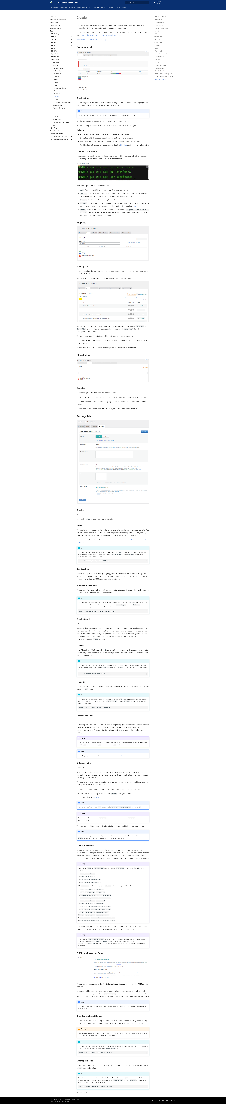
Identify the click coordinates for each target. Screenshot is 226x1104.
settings (136, 206)
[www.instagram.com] (163, 1100)
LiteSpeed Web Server (67, 8)
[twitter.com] (159, 1100)
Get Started (54, 8)
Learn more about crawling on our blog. (91, 40)
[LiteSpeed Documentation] (51, 2)
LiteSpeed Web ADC (83, 8)
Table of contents (160, 17)
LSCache (96, 8)
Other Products (121, 8)
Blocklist (123, 145)
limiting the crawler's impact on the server (131, 756)
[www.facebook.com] (155, 1100)
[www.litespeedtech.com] (174, 1100)
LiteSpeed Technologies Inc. (73, 1099)
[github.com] (151, 1100)
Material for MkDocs (63, 1102)
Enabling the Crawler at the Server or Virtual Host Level (100, 35)
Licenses (110, 8)
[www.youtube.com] (167, 1100)
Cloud (103, 8)
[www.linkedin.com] (171, 1100)
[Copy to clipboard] (146, 561)
